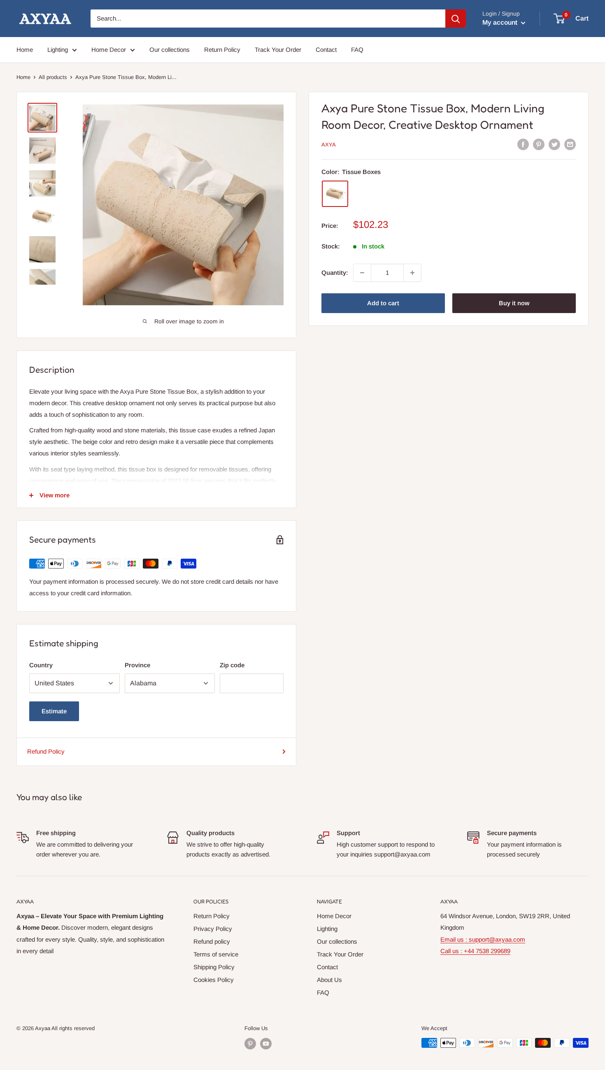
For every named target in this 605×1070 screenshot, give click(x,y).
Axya (328, 145)
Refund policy (211, 941)
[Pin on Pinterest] (538, 144)
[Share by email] (570, 144)
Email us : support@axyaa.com (482, 939)
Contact (326, 49)
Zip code (232, 664)
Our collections (169, 49)
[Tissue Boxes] (335, 194)
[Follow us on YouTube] (266, 1043)
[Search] (455, 18)
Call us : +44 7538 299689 (475, 950)
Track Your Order (278, 49)
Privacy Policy (212, 928)
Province (137, 664)
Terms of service (215, 954)
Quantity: (334, 272)
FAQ (357, 49)
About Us (329, 979)
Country (41, 664)
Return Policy (222, 49)
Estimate (54, 711)
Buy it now (514, 302)
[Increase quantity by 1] (412, 272)
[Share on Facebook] (523, 144)
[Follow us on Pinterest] (250, 1043)
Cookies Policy (213, 979)
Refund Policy (46, 751)
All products (53, 77)
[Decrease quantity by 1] (362, 272)
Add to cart (383, 302)
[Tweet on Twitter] (554, 144)
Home (24, 49)
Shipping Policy (214, 966)
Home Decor (108, 49)
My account (500, 22)
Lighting (57, 49)
